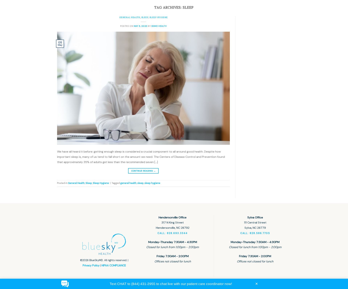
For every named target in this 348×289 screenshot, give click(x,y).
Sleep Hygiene (101, 183)
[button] (256, 283)
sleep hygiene (152, 183)
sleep (140, 183)
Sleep (89, 183)
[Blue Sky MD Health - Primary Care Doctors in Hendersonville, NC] (81, 10)
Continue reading (143, 170)
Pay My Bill (223, 10)
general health (128, 183)
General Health (76, 183)
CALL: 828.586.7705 (255, 233)
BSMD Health (159, 26)
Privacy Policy (91, 265)
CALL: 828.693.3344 (173, 233)
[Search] (270, 10)
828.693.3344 (252, 10)
